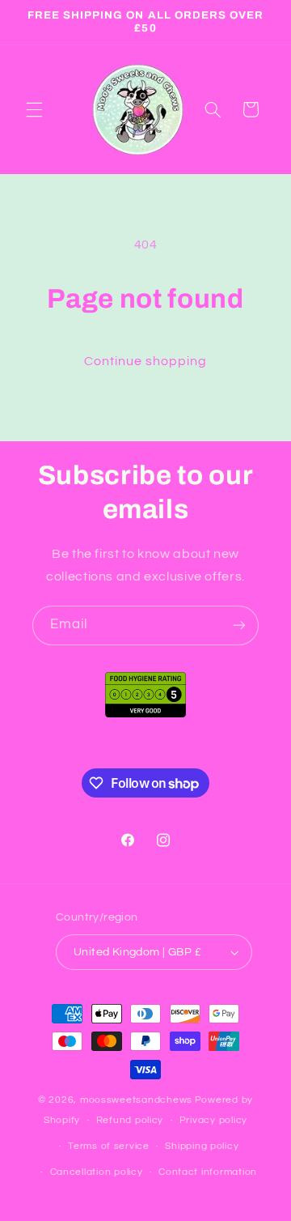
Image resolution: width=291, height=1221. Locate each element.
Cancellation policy (96, 1172)
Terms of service (109, 1146)
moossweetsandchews (136, 1099)
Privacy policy (213, 1120)
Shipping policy (201, 1146)
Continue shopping (146, 361)
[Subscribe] (239, 625)
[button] (34, 109)
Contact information (207, 1172)
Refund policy (130, 1120)
